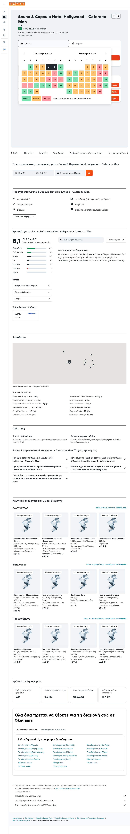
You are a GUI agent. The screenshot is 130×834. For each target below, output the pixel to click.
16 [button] (36, 79)
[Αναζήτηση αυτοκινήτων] (4, 22)
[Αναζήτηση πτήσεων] (4, 11)
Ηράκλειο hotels (25, 763)
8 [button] (30, 73)
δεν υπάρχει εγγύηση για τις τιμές (68, 788)
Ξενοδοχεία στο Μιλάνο (62, 752)
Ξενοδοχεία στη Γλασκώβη (64, 745)
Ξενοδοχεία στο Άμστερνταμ (65, 755)
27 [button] (61, 85)
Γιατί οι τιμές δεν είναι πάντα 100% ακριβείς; (36, 805)
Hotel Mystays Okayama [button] (109, 595)
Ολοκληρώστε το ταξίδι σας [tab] (53, 729)
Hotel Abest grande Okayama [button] (82, 538)
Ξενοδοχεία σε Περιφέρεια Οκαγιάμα (90, 818)
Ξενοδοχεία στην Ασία (44, 818)
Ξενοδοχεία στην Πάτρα (97, 752)
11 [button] (48, 73)
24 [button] (42, 85)
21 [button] (24, 85)
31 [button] (100, 91)
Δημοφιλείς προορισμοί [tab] (27, 729)
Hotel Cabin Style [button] (77, 595)
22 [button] (30, 85)
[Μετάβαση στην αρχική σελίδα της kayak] (17, 3)
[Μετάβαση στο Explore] (4, 29)
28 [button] (24, 91)
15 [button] (30, 79)
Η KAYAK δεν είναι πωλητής (28, 796)
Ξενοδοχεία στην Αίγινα (97, 755)
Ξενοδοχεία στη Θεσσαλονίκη (30, 752)
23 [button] (36, 85)
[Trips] (4, 42)
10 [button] (43, 73)
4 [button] (48, 67)
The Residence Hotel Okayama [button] (111, 538)
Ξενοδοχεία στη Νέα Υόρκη (98, 745)
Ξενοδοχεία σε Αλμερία (28, 745)
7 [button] (24, 73)
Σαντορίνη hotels (60, 766)
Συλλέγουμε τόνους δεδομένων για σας (34, 800)
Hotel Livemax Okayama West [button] (26, 595)
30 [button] (36, 91)
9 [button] (36, 73)
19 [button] (55, 79)
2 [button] (36, 67)
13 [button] (61, 73)
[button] (4, 4)
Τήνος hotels (92, 763)
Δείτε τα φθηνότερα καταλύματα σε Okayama (106, 564)
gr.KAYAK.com (17, 818)
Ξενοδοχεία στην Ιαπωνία (64, 818)
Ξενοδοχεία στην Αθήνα (63, 748)
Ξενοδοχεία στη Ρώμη (62, 759)
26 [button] (55, 85)
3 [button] (42, 67)
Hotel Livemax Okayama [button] (52, 595)
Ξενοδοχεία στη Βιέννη (28, 755)
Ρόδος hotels (58, 763)
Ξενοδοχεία (29, 818)
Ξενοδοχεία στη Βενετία (97, 748)
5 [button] (54, 67)
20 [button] (61, 79)
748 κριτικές (40, 28)
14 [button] (24, 79)
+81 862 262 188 (25, 35)
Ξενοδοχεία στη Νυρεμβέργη (30, 748)
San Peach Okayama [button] (22, 649)
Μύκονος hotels (93, 759)
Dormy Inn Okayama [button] (50, 649)
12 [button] (55, 73)
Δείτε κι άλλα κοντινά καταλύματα (111, 508)
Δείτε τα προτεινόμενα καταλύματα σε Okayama (105, 618)
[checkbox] (25, 315)
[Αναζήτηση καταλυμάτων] (4, 17)
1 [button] (30, 67)
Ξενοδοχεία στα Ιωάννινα (29, 759)
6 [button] (60, 67)
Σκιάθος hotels (24, 766)
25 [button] (48, 85)
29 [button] (30, 91)
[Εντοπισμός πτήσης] (4, 34)
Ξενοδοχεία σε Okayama (21, 820)
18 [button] (49, 79)
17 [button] (42, 79)
